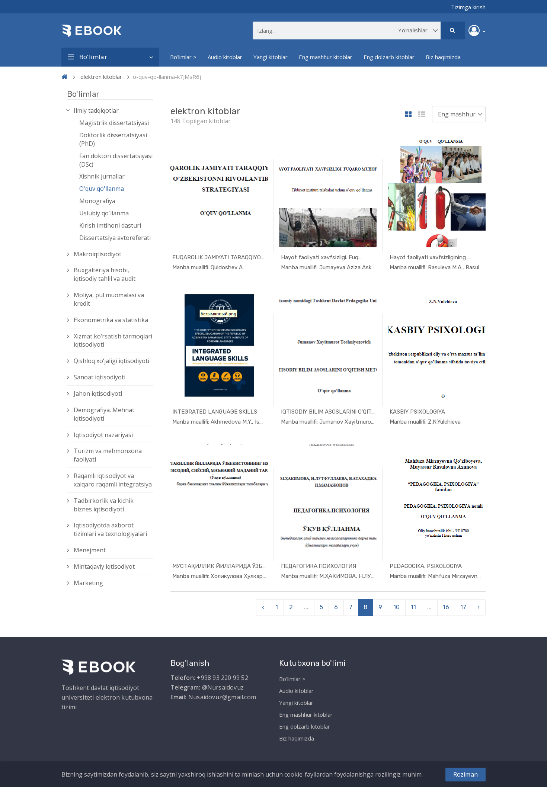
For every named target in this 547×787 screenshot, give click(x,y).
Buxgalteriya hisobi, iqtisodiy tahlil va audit (104, 274)
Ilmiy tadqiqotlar (96, 110)
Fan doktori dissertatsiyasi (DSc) (116, 160)
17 (463, 607)
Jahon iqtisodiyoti (98, 393)
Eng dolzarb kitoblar (389, 57)
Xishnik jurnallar (102, 176)
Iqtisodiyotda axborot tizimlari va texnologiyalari (110, 529)
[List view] (421, 114)
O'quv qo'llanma (101, 188)
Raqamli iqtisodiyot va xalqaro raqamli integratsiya (113, 480)
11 (413, 607)
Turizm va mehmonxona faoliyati (108, 455)
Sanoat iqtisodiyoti (99, 377)
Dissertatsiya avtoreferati (115, 238)
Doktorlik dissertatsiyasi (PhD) (113, 139)
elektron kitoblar (101, 76)
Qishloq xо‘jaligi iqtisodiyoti (111, 361)
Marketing (88, 583)
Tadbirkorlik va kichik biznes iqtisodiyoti (104, 505)
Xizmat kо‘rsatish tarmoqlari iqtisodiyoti (113, 340)
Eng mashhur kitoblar (325, 57)
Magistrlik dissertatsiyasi (114, 123)
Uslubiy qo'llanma (104, 213)
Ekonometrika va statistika (111, 320)
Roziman (465, 774)
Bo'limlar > (183, 57)
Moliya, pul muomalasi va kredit (109, 299)
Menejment (90, 550)
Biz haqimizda (443, 57)
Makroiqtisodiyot (97, 254)
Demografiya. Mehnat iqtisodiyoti (104, 414)
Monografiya (97, 201)
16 (446, 607)
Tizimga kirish (468, 7)
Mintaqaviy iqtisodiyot (104, 566)
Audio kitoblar (225, 57)
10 (396, 607)
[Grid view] (408, 114)
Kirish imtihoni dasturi (110, 225)
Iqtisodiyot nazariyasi (103, 435)
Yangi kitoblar (270, 57)
